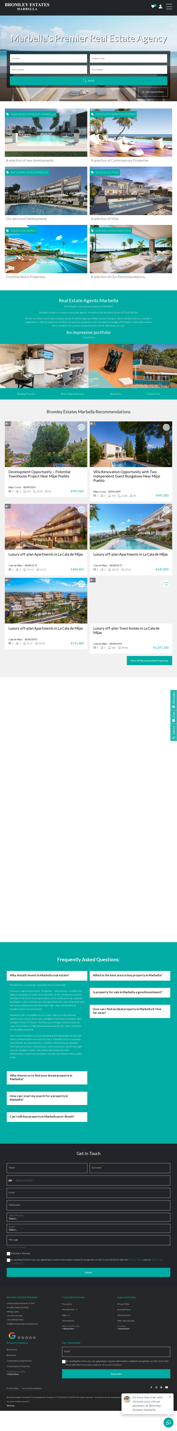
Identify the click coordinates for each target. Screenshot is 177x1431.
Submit (88, 1195)
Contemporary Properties (18, 1289)
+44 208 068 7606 (15, 1242)
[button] (8, 732)
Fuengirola (67, 1226)
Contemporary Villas (16, 1294)
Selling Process (123, 1238)
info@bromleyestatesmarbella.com (22, 1246)
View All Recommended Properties (149, 660)
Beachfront (12, 1272)
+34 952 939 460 (14, 1238)
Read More (88, 734)
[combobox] (11, 1103)
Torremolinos (68, 1243)
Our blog (121, 1249)
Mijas (64, 1238)
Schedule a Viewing (20, 1176)
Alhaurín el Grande (70, 1249)
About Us (115, 393)
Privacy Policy (135, 1182)
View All (88, 754)
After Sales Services (72, 393)
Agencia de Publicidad (160, 1320)
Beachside (11, 1278)
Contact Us (153, 393)
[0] (153, 6)
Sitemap (10, 1328)
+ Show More (68, 1251)
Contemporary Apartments (19, 1283)
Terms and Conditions (112, 1287)
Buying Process (26, 393)
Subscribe (116, 1296)
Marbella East (68, 1232)
